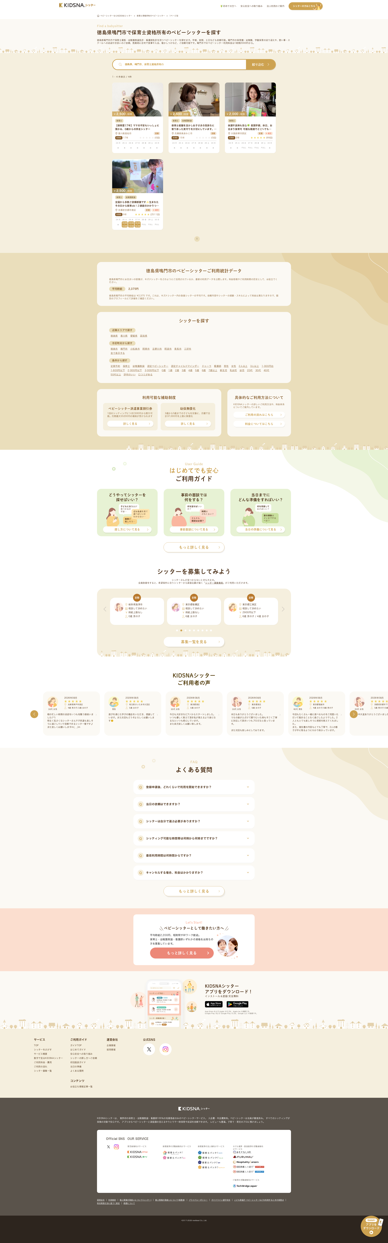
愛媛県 (133, 336)
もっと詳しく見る (194, 891)
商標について (129, 1203)
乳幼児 (233, 370)
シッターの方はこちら (304, 6)
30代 (258, 370)
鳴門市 (124, 349)
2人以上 (243, 366)
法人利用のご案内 (275, 6)
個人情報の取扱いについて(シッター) (135, 1200)
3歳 (184, 370)
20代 (250, 370)
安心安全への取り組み (252, 6)
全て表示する (118, 353)
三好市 (187, 349)
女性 (233, 366)
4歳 (190, 370)
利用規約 (112, 1200)
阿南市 (146, 349)
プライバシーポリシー (198, 1200)
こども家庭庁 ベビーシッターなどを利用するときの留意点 (259, 1200)
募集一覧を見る (194, 642)
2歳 (177, 370)
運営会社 (101, 1200)
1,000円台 (268, 366)
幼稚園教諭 (139, 366)
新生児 (223, 370)
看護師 (217, 366)
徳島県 (114, 336)
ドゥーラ (206, 366)
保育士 (126, 366)
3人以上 (254, 366)
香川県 (124, 336)
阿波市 (168, 349)
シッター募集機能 (214, 583)
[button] (177, 630)
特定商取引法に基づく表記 (108, 1203)
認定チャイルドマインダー (185, 366)
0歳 (164, 370)
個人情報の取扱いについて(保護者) (170, 1200)
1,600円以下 (118, 370)
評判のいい (130, 374)
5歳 (197, 370)
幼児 (242, 370)
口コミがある (145, 374)
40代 (266, 370)
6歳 (204, 370)
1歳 (170, 370)
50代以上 (116, 374)
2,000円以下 (135, 370)
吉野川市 (157, 349)
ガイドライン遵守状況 (220, 1200)
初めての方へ (229, 6)
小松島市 (135, 349)
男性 (226, 366)
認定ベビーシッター (157, 366)
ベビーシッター (171, 40)
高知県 (143, 336)
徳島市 (114, 349)
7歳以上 (213, 370)
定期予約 (115, 366)
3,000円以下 (152, 370)
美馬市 (177, 349)
